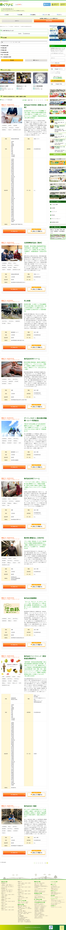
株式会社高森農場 (30, 598)
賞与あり (14, 263)
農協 (19, 921)
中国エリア (20, 885)
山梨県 (2, 904)
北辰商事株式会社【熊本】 (33, 243)
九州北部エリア (21, 892)
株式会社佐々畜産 (30, 806)
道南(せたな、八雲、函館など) (6, 891)
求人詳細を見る (14, 231)
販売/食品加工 (36, 885)
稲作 (19, 913)
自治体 (22, 921)
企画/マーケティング (38, 889)
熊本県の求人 (17, 26)
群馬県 (9, 898)
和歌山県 (22, 884)
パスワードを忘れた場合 (55, 73)
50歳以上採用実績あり (38, 913)
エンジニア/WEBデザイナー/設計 (40, 888)
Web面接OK (9, 269)
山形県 (2, 895)
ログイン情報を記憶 (55, 62)
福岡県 (19, 893)
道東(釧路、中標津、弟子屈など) (7, 885)
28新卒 (35, 916)
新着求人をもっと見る (58, 154)
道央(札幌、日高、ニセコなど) (6, 889)
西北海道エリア (4, 888)
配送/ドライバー (43, 885)
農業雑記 (56, 231)
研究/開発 (36, 887)
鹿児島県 (22, 897)
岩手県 (6, 894)
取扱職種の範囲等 (55, 222)
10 (45, 100)
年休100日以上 (11, 127)
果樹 (21, 913)
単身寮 (3, 676)
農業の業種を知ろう (54, 894)
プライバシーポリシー (55, 218)
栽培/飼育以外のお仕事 (16, 129)
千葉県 (6, 901)
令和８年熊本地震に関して (8, 8)
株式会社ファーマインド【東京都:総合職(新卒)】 (35, 657)
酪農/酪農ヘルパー (21, 907)
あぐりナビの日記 (58, 907)
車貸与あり (10, 263)
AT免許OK (9, 129)
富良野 (19, 903)
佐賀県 (22, 893)
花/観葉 (24, 913)
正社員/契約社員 (37, 894)
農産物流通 (27, 919)
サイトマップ (54, 211)
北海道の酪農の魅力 (54, 889)
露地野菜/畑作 (20, 912)
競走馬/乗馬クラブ (24, 908)
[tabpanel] (58, 33)
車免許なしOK (14, 683)
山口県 (19, 888)
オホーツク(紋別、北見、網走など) (7, 886)
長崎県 (26, 893)
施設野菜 (25, 912)
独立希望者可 (4, 383)
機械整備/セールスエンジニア (39, 890)
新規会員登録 (49, 20)
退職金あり (15, 267)
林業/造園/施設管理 (21, 918)
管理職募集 (4, 678)
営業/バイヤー (36, 884)
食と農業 (57, 229)
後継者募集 (42, 914)
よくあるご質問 (54, 204)
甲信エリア (3, 902)
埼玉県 (2, 901)
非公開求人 (10, 125)
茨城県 (2, 898)
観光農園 (19, 914)
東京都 (9, 901)
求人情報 (11, 26)
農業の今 (52, 229)
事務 (41, 884)
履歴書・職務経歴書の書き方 (56, 893)
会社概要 (53, 208)
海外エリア (20, 899)
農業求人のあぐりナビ (4, 26)
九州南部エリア (21, 896)
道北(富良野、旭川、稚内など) (6, 890)
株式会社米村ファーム (32, 478)
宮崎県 (19, 897)
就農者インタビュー (54, 888)
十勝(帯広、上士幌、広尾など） (7, 884)
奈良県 (19, 884)
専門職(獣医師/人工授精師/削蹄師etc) (41, 886)
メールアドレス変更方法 (55, 71)
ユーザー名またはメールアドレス (57, 53)
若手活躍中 (17, 127)
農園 (27, 913)
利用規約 (53, 215)
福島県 (6, 895)
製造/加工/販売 (20, 920)
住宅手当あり (15, 826)
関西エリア (20, 881)
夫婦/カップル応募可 (38, 912)
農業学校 (28, 920)
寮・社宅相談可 (44, 900)
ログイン (17, 20)
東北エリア (3, 893)
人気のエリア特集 (24, 903)
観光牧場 (29, 908)
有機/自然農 (36, 910)
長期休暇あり (4, 129)
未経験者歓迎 (4, 267)
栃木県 (6, 898)
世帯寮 (39, 900)
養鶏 (19, 908)
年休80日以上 (16, 265)
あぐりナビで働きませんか (55, 903)
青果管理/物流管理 (42, 891)
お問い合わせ (62, 902)
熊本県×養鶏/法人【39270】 (34, 538)
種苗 (19, 917)
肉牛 (26, 907)
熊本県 (29, 893)
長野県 (6, 904)
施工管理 (36, 891)
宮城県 (9, 894)
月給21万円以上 (4, 127)
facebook (52, 907)
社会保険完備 (4, 125)
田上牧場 (27, 301)
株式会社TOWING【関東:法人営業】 (35, 106)
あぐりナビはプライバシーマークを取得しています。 (14, 10)
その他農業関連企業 (27, 921)
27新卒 (20, 442)
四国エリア (20, 889)
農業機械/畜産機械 (21, 919)
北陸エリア (3, 905)
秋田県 (13, 894)
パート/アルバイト (44, 894)
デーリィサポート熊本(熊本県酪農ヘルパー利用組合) (35, 419)
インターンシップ (37, 895)
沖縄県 (26, 897)
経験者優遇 (15, 125)
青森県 (2, 894)
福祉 (25, 920)
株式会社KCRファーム (32, 359)
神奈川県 (13, 901)
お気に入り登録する (37, 230)
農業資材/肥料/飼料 (24, 917)
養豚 (29, 907)
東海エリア (3, 908)
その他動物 (20, 909)
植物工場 (29, 912)
